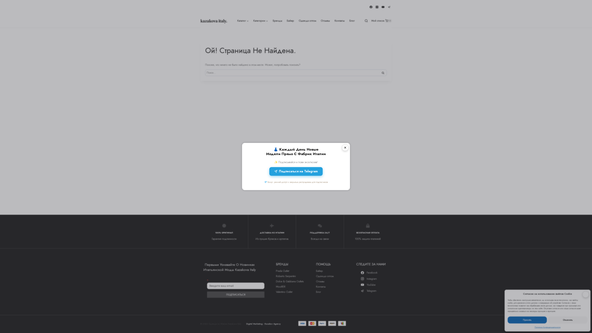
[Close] (345, 147)
